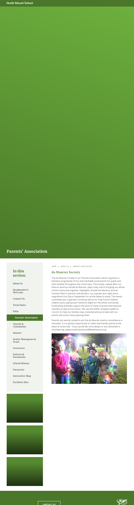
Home (54, 266)
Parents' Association (82, 266)
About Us (65, 266)
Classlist (56, 312)
